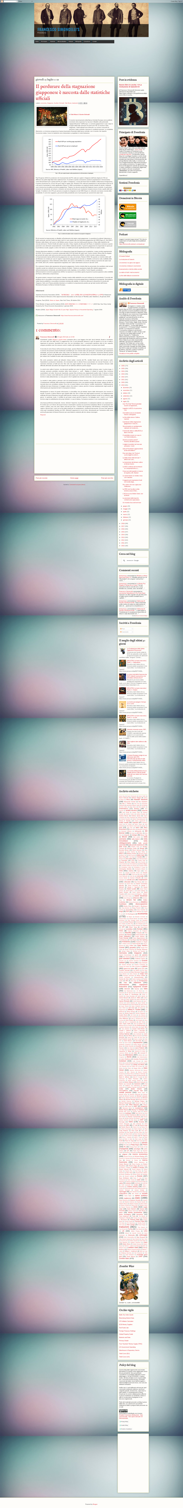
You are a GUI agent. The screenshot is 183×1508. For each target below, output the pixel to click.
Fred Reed (133, 940)
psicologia (137, 1149)
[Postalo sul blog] (81, 103)
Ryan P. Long (137, 1178)
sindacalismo (123, 1193)
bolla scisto (123, 846)
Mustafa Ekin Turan (124, 1111)
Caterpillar (124, 860)
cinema (130, 871)
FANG (121, 931)
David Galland (141, 890)
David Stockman (140, 896)
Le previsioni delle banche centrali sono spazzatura (131, 499)
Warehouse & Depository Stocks (129, 1350)
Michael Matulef (125, 1097)
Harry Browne (123, 974)
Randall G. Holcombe (130, 1152)
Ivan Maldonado (128, 991)
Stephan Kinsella (135, 1200)
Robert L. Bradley (126, 1167)
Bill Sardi (132, 833)
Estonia (145, 925)
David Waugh (127, 898)
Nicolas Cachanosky (134, 1116)
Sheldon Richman (124, 1190)
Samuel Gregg (142, 1181)
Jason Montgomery (124, 1004)
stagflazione (127, 1198)
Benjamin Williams (126, 831)
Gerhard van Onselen (139, 951)
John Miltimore (123, 1018)
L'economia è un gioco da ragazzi (129, 262)
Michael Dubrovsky (135, 1094)
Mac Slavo (128, 1068)
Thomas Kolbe (134, 1219)
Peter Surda (139, 1140)
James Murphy (130, 999)
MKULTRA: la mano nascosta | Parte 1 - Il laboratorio (136, 661)
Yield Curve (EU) (124, 1353)
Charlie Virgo (141, 860)
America (136, 808)
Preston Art (142, 1147)
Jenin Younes (131, 1011)
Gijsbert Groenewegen (125, 955)
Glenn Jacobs (135, 956)
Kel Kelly (138, 1040)
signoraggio (122, 1191)
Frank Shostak (123, 938)
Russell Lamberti (129, 1176)
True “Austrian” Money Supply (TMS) (130, 1344)
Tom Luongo (131, 1224)
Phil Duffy (126, 1144)
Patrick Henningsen (126, 1129)
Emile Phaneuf (129, 922)
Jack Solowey (139, 992)
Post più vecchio (107, 478)
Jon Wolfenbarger (139, 1025)
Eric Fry (130, 923)
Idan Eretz (133, 980)
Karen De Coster (132, 1037)
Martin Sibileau (129, 1082)
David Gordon (123, 892)
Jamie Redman (137, 1001)
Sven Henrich (131, 1209)
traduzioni (75, 103)
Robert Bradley (136, 1164)
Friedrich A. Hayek (141, 942)
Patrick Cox (136, 1127)
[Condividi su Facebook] (85, 103)
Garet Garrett (136, 943)
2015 (123, 532)
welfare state (133, 1247)
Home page (74, 478)
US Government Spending (127, 1347)
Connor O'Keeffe (135, 878)
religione (124, 1154)
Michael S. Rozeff (140, 1103)
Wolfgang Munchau (126, 1253)
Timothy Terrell (141, 1223)
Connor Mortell (123, 878)
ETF (123, 927)
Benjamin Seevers (142, 829)
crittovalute (127, 882)
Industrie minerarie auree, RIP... (137, 729)
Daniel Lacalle (131, 889)
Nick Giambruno (131, 1115)
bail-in (137, 827)
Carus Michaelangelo (141, 858)
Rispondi (43, 415)
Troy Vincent (122, 1229)
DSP (127, 911)
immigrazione (143, 980)
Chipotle (121, 862)
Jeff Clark (131, 1008)
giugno (125, 506)
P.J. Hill (135, 1125)
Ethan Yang (133, 927)
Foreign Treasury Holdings (127, 1331)
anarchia (144, 810)
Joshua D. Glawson (124, 1032)
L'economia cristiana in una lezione (130, 266)
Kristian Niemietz (129, 1046)
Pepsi (136, 1135)
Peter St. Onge (129, 1140)
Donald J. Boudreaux (140, 906)
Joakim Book (123, 1015)
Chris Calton (131, 862)
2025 (123, 368)
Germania (123, 953)
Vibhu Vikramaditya (129, 1237)
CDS (132, 860)
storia (135, 1207)
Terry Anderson (124, 1216)
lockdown (122, 1061)
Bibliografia (78, 41)
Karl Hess (142, 1037)
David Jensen (131, 894)
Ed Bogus (129, 916)
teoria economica (135, 1212)
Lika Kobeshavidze (142, 1057)
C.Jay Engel (131, 857)
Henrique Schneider (128, 975)
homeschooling (138, 977)
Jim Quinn (140, 1011)
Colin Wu (132, 876)
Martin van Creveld (125, 1084)
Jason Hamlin (141, 1003)
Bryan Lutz (123, 855)
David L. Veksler (142, 894)
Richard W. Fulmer (132, 1160)
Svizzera (122, 1210)
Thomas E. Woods (125, 1218)
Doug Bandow (125, 908)
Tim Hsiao (122, 1223)
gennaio (125, 520)
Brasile (142, 848)
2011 (123, 543)
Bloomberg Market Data (126, 1318)
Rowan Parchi (136, 1174)
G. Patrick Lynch (125, 943)
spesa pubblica (141, 1195)
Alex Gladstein (142, 801)
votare (145, 1242)
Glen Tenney (126, 956)
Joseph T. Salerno (125, 1030)
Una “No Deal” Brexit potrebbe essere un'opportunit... (132, 404)
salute (138, 1180)
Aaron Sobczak (123, 797)
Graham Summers (134, 960)
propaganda (123, 1149)
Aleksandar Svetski (129, 801)
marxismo (137, 1084)
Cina (121, 871)
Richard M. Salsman (124, 1158)
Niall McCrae (139, 1113)
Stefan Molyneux (123, 1200)
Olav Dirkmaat (137, 1123)
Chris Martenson (133, 864)
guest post (141, 968)
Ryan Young (131, 1180)
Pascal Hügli (143, 1125)
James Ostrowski (140, 999)
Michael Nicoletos (142, 1099)
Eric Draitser (122, 923)
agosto (125, 398)
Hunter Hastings (136, 979)
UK (123, 1231)
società (144, 1193)
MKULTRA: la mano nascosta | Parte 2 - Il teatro (136, 689)
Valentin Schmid (136, 1233)
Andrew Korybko (140, 814)
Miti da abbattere (62, 41)
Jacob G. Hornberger (131, 994)
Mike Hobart (128, 1106)
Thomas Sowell (128, 1221)
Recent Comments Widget (141, 615)
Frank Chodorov (140, 934)
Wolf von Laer (143, 1251)
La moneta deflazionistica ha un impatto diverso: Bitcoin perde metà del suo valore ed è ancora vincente (137, 773)
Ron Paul (129, 1172)
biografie (126, 835)
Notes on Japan (54, 300)
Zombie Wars (124, 1258)
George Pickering (129, 949)
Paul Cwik (135, 1130)
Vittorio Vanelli (133, 1240)
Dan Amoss (138, 882)
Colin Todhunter (123, 876)
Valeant (127, 1233)
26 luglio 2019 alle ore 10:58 (65, 337)
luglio (125, 401)
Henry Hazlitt (141, 975)
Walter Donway (137, 1244)
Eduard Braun (123, 918)
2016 (123, 529)
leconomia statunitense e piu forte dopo (132, 593)
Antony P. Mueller (125, 821)
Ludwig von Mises (138, 1064)
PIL (125, 1147)
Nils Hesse (134, 1120)
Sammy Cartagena (131, 1181)
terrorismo (139, 1214)
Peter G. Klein (128, 1139)
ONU (127, 1125)
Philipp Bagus (135, 1144)
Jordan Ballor (135, 1027)
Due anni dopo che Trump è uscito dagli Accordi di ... (131, 454)
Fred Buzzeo (123, 940)
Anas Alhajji (125, 812)
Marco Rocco (130, 1073)
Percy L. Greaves (127, 1137)
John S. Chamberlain (130, 1022)
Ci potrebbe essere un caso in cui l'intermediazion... (132, 436)
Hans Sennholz (125, 972)
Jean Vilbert (122, 1008)
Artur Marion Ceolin (132, 826)
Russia (139, 1176)
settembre (126, 396)
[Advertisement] (91, 59)
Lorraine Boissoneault (130, 1063)
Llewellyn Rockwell (138, 1059)
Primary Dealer (124, 1340)
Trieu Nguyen (141, 1227)
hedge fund (143, 974)
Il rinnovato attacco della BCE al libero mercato (132, 431)
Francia (129, 934)
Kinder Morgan (138, 1044)
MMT (135, 1106)
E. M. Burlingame (130, 914)
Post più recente (41, 478)
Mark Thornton (133, 1078)
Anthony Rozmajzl (142, 817)
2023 (123, 374)
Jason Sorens (125, 1006)
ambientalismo (123, 808)
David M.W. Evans (127, 896)
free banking (143, 940)
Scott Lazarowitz (125, 1185)
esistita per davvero (125, 154)
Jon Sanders (129, 1025)
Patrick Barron (125, 1127)
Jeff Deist (140, 1008)
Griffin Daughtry (136, 966)
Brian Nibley (141, 852)
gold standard (124, 958)
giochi (136, 955)
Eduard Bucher (133, 918)
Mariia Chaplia (133, 1075)
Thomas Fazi (136, 1218)
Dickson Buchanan (134, 902)
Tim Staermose (131, 1223)
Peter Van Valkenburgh (133, 1142)
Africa (128, 799)
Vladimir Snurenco (135, 1242)
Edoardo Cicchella (140, 916)
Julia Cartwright (137, 1034)
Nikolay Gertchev (123, 1120)
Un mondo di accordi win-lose (132, 502)
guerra (144, 966)
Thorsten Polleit (139, 1221)
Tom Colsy (122, 1224)
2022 (123, 377)
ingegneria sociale (140, 987)
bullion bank (140, 855)
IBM (127, 980)
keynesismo (138, 1042)
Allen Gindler (141, 807)
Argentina (135, 822)
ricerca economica (139, 1154)
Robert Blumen (124, 1164)
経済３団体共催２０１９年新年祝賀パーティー (79, 304)
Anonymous (123, 575)
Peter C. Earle (138, 1137)
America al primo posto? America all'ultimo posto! (131, 440)
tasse (121, 1212)
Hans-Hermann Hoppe (137, 972)
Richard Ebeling (139, 1156)
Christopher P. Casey (139, 867)
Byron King (122, 857)
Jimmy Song (128, 1013)
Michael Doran (123, 1094)
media (121, 1089)
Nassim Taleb (137, 1111)
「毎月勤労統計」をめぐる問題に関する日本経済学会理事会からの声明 (81, 294)
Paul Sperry (139, 1132)
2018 (123, 523)
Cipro (138, 871)
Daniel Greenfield (133, 885)
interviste (127, 989)
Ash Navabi (142, 826)
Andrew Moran (123, 815)
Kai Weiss (129, 1035)
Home (37, 41)
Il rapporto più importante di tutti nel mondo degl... (132, 481)
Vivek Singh (142, 1240)
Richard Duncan (128, 1156)
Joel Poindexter (123, 1016)
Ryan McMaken (124, 1178)
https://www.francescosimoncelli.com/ (72, 315)
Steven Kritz (134, 1205)
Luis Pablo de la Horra (135, 1066)
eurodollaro (129, 929)
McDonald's (142, 1087)
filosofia (128, 933)
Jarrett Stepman (130, 1003)
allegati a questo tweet (59, 339)
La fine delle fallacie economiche (129, 275)
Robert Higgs (133, 1166)
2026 (123, 366)
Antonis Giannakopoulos (138, 819)
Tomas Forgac (141, 1224)
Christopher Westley (125, 869)
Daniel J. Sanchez (134, 887)
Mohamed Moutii (127, 1108)
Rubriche (52, 41)
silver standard (133, 1191)
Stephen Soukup (133, 1203)
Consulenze (87, 41)
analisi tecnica (131, 810)
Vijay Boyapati (140, 1237)
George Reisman (142, 949)
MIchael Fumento (129, 1096)
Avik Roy (129, 827)
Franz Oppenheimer (139, 938)
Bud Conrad (132, 855)
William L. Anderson (131, 1251)
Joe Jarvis (133, 1015)
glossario (143, 956)
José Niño (144, 1027)
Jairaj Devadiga (130, 996)
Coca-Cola (134, 874)
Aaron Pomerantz (131, 796)
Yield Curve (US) (124, 1357)
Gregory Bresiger (126, 964)
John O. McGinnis (136, 1018)
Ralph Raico (136, 1150)
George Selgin (126, 951)
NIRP (141, 1120)
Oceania (141, 1122)
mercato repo (138, 1090)
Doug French (136, 908)
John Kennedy (142, 1016)
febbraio (125, 517)
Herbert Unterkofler (124, 977)
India (125, 982)
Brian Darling (131, 852)
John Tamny (142, 1022)
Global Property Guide (126, 1334)
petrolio (144, 1143)
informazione (124, 985)
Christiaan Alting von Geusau (129, 865)
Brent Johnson (137, 850)
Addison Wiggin (136, 797)
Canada (139, 857)
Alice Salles (124, 807)
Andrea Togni (136, 812)
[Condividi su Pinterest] (86, 103)
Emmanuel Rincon (141, 922)
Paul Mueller (130, 1132)
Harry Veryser (133, 974)
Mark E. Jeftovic (124, 1077)
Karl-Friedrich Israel (125, 1039)
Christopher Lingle (126, 867)
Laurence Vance (141, 1049)
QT (128, 1150)
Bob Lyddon (136, 837)
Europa (140, 929)
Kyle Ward (130, 1048)
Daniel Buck (130, 883)
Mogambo (144, 1106)
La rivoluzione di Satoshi (126, 259)
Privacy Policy (124, 1421)
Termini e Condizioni (126, 1429)
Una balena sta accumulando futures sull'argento (132, 413)
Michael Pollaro (139, 1101)
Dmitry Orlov (127, 906)
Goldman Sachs (140, 958)
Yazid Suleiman (129, 1254)
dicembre (126, 387)
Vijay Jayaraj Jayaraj (124, 1239)
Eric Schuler (128, 925)
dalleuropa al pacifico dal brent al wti (132, 601)
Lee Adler (134, 1053)
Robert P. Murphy (138, 1167)
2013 (123, 537)
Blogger (95, 1504)
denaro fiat (131, 900)
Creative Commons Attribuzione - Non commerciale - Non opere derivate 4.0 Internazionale (131, 1416)
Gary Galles (129, 945)
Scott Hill (145, 1183)
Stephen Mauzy (123, 1203)
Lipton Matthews (126, 1059)
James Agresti (141, 996)
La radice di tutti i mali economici (129, 272)
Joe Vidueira (142, 1015)
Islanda (137, 989)
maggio (125, 509)
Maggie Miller (137, 1068)
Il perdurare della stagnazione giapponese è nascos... (132, 422)
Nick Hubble (142, 1115)
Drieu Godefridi (141, 910)
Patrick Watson (138, 1129)
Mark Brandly (142, 1075)
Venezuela (131, 1235)
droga (121, 911)
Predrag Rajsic (133, 1147)
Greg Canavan (142, 962)
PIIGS (145, 1145)
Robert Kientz (143, 1166)
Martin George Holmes (134, 1080)
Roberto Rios (128, 1171)
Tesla (133, 1216)
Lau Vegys (122, 1049)
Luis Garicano (123, 1066)
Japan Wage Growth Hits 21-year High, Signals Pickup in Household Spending (69, 309)
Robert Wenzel (124, 1169)
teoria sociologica (125, 1214)
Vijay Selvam (135, 1239)
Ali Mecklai (144, 805)
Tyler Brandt (139, 1229)
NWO (131, 1122)
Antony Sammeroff (140, 821)
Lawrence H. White (125, 1051)
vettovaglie (143, 1235)
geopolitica (133, 947)
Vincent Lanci (124, 1240)
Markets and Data (124, 1337)
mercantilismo (123, 1090)
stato (137, 1198)
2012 (123, 540)
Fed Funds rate (124, 1327)
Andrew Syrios (135, 815)
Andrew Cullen (130, 814)
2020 (123, 382)
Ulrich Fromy (135, 1231)
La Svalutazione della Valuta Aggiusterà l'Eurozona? (135, 649)
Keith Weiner (128, 1040)
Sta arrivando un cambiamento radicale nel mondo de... (132, 427)
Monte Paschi (123, 1110)
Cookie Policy (124, 1425)
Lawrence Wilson (123, 1053)
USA (145, 1231)
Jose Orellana (125, 1029)
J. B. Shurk (139, 991)
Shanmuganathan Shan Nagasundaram (135, 1188)
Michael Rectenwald (125, 1103)
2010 (123, 545)
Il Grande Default (124, 256)
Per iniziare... (44, 41)
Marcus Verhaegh (140, 1073)
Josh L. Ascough (139, 1030)
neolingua (128, 1113)
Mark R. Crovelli (137, 1077)
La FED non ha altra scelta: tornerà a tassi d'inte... (131, 490)
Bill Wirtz (139, 833)
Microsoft (122, 1104)
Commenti (124, 632)
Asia (120, 827)
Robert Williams (136, 1169)
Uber (145, 1229)
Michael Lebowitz (142, 1096)
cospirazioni (142, 880)
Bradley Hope (135, 846)
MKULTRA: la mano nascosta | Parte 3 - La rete (136, 716)
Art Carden (129, 824)
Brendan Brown (124, 850)
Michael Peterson (126, 1101)
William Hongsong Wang (133, 1249)
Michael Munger (130, 1099)
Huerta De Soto (124, 979)
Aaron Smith (142, 796)
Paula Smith (129, 1134)
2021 (123, 379)
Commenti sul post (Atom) (77, 484)
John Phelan (129, 1020)
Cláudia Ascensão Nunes (132, 872)
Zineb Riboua (131, 1256)
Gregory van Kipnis (124, 966)
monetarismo (139, 1108)
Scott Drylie (138, 1183)
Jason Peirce (143, 1004)
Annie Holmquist (130, 817)
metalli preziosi (125, 1092)
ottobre (125, 393)
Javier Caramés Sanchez (138, 1006)
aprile (125, 511)
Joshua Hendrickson (139, 1032)
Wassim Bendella (141, 1246)
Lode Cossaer (137, 1061)
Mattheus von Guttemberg (132, 1085)
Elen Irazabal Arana (133, 920)
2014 (123, 534)
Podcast (71, 41)
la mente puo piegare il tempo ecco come (132, 584)
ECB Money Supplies (125, 1324)
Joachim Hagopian (140, 1013)
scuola (136, 1185)
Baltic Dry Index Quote (126, 1315)
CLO (126, 874)
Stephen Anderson (130, 1202)
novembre (126, 390)
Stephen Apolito (141, 1202)
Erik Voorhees (137, 925)
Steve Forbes (143, 1203)
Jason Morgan (134, 1004)
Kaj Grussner (138, 1035)
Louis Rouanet (142, 1063)
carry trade (128, 858)
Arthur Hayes (138, 824)
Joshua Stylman (124, 1034)
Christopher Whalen (140, 869)
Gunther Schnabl (59, 103)
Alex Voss (136, 803)
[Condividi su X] (83, 103)
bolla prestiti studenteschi (136, 845)
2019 (123, 385)
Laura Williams (131, 1049)
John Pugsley (139, 1020)
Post (123, 629)
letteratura (129, 1055)
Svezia (142, 1209)
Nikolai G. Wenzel (140, 1118)
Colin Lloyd (143, 874)
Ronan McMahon (125, 1174)
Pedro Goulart (128, 1135)
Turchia (130, 1229)
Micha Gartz (141, 1092)
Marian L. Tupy (123, 1075)
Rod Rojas (138, 1171)
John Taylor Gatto (124, 1023)
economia (43, 103)
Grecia (132, 962)
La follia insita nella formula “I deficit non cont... (131, 458)
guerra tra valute (129, 968)
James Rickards (124, 1001)
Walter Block (126, 1244)
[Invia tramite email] (79, 103)
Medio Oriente (136, 1089)
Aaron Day (122, 796)
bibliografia (138, 831)
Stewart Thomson (126, 1207)
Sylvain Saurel (132, 1210)
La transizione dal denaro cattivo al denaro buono (133, 463)
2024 (123, 371)
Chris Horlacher (123, 864)
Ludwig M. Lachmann (125, 1064)
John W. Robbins (138, 1023)
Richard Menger (136, 1158)
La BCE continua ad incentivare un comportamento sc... (132, 467)
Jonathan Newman (124, 1027)
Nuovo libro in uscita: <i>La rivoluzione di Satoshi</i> (130, 86)
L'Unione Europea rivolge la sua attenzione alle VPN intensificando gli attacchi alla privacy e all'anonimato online (137, 757)
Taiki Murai (68, 103)
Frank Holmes (139, 936)
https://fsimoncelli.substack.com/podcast (131, 244)
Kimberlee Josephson (125, 1044)
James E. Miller (135, 997)
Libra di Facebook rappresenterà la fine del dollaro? (133, 449)
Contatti (95, 41)
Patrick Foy (144, 1127)
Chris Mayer (143, 864)
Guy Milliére (136, 970)
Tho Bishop (142, 1216)
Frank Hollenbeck (125, 936)
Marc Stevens (131, 1072)
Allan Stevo (133, 807)
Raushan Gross (142, 1152)
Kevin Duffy (128, 1042)
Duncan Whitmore (137, 911)
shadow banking (132, 1186)
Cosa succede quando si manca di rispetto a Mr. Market (133, 472)
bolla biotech (136, 839)
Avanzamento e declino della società (130, 269)
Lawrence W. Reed (140, 1051)
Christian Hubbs (143, 865)
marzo (125, 514)
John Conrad (132, 1016)
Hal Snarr (144, 970)
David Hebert (136, 892)
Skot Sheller (135, 1193)
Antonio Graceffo (125, 819)
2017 (123, 526)
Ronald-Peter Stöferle (141, 1172)
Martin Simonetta (141, 1082)
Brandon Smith (132, 848)
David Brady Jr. (130, 890)
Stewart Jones (143, 1205)
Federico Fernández (133, 931)
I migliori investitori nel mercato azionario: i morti (132, 445)
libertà (129, 1057)
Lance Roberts (139, 1048)
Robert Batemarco (139, 1162)
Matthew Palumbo (132, 1087)
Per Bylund (143, 1135)
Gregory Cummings (139, 964)
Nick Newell (122, 1116)
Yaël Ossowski (138, 1253)
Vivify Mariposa (123, 1242)
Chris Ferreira (141, 862)
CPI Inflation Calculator (126, 1321)
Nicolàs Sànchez (129, 1118)
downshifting (129, 910)
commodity (140, 876)
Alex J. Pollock (126, 803)
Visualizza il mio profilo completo (129, 353)
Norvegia (122, 1122)
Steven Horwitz (125, 1205)
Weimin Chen (122, 1247)
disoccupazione (141, 904)
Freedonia (126, 942)
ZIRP (140, 1256)
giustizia (144, 955)
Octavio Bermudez (124, 1123)
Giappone (50, 103)
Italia (145, 989)
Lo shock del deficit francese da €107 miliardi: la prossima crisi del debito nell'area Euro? (137, 676)
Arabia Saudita (123, 822)
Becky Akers (132, 829)
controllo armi (130, 880)
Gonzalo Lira (122, 960)
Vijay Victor (144, 1239)
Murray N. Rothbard (138, 1110)
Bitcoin (124, 837)
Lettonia (140, 1055)
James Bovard (123, 997)
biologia (134, 835)
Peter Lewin (138, 1139)
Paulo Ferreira (138, 1134)
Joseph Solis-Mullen (138, 1029)
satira (121, 1183)
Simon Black (142, 1191)
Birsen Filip (143, 835)
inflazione (137, 982)
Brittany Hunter (131, 853)
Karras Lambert (138, 1039)
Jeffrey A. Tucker (134, 1010)
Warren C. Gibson (129, 1246)
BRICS (121, 853)
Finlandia (139, 933)
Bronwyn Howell (143, 853)
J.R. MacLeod (130, 992)
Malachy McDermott (135, 1070)
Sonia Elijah (127, 1195)
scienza (128, 1183)
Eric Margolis (139, 923)
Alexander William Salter (133, 805)
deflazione (136, 898)
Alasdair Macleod (140, 799)
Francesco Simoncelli (47, 337)
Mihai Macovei (134, 1104)
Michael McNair (136, 1097)
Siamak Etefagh (139, 1190)
